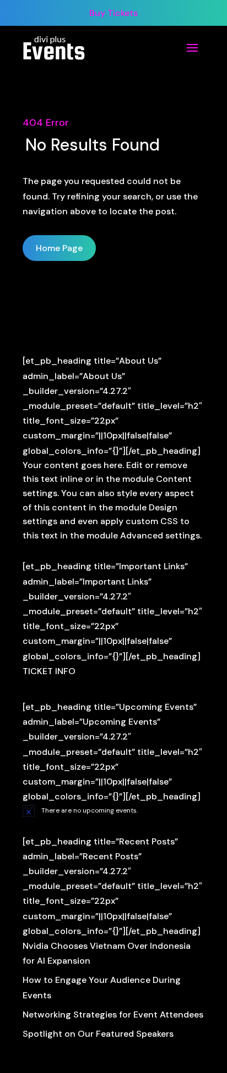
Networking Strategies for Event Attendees (113, 1014)
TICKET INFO (49, 671)
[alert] (113, 810)
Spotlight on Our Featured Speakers (98, 1033)
